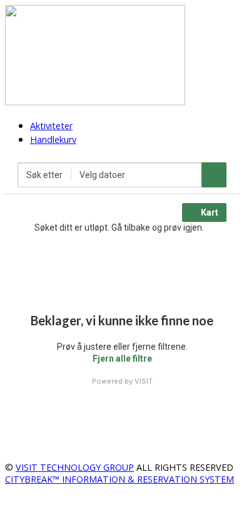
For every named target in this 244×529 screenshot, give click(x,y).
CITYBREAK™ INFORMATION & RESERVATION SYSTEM (119, 479)
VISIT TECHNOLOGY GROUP (75, 467)
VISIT (144, 381)
